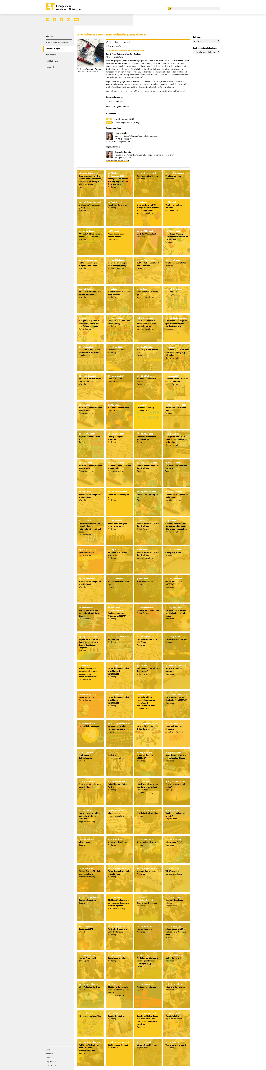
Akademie (50, 36)
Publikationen (52, 61)
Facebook (54, 19)
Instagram (68, 19)
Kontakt (49, 1054)
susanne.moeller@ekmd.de (118, 141)
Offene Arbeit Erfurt (116, 101)
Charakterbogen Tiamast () (123, 122)
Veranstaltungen (53, 49)
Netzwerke (50, 67)
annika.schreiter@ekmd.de (117, 160)
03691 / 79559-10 (124, 139)
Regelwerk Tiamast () (120, 119)
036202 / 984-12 (124, 157)
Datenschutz (51, 1065)
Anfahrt (49, 1057)
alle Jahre (198, 41)
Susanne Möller (120, 133)
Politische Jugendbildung (204, 52)
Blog (76, 19)
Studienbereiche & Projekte (57, 42)
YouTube (47, 19)
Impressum (51, 1061)
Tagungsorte (51, 55)
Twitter (61, 19)
